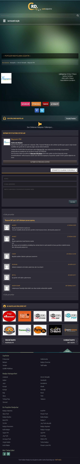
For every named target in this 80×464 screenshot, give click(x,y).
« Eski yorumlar (8, 214)
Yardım (5, 365)
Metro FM (44, 439)
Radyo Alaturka (7, 411)
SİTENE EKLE (36, 104)
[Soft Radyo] (55, 330)
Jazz (4, 383)
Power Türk (44, 414)
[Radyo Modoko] (70, 330)
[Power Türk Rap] (55, 316)
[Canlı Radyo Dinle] (40, 6)
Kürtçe (5, 389)
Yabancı (43, 399)
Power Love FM (46, 445)
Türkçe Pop (6, 399)
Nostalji (43, 389)
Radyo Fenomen (8, 426)
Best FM (5, 420)
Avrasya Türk (7, 439)
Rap (4, 393)
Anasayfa (13, 62)
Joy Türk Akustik (46, 423)
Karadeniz (44, 383)
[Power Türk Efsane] (40, 316)
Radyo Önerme (45, 362)
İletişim (5, 362)
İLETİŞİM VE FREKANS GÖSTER (40, 162)
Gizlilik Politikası (8, 368)
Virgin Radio (6, 442)
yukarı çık (67, 350)
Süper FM (6, 433)
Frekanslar (6, 359)
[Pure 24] (40, 330)
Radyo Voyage (45, 429)
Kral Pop (43, 436)
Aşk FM (43, 433)
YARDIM (45, 104)
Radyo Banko (7, 417)
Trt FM (5, 423)
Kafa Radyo (6, 429)
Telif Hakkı (44, 365)
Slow (4, 396)
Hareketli (43, 380)
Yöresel (5, 402)
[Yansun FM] (24, 330)
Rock (42, 393)
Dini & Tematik (22, 62)
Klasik (42, 386)
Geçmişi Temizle (71, 118)
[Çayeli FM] (9, 330)
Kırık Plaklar (6, 445)
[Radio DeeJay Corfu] (24, 316)
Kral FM (43, 411)
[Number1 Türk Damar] (9, 316)
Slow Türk (6, 414)
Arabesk (5, 377)
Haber (4, 380)
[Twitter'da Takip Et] (8, 455)
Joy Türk (5, 436)
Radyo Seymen (45, 426)
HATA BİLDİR (25, 104)
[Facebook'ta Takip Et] (4, 455)
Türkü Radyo (45, 442)
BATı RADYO (69, 341)
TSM (42, 396)
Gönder (72, 202)
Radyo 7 (43, 420)
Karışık (5, 386)
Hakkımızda (44, 359)
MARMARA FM (10, 341)
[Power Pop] (70, 316)
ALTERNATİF (55, 104)
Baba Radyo (44, 417)
